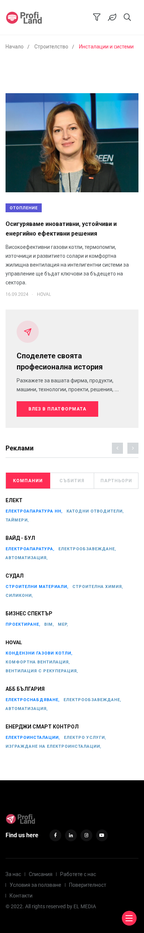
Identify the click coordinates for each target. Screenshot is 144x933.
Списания (40, 874)
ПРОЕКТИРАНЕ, (23, 624)
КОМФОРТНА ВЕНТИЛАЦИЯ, (38, 662)
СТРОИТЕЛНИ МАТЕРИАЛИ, (37, 586)
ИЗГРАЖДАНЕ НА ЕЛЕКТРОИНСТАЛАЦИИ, (54, 746)
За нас (13, 874)
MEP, (63, 624)
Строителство (51, 47)
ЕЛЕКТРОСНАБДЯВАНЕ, (33, 699)
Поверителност (87, 885)
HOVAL (14, 643)
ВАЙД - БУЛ (20, 538)
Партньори (116, 480)
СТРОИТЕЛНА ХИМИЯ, (97, 586)
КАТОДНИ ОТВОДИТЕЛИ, (95, 511)
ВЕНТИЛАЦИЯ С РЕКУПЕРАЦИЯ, (42, 671)
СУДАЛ (15, 576)
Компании (28, 480)
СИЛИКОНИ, (19, 595)
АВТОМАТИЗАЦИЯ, (27, 557)
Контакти (21, 896)
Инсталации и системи (106, 47)
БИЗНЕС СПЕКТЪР (29, 614)
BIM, (49, 624)
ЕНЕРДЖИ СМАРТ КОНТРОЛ (42, 727)
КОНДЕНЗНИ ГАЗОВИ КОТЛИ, (39, 653)
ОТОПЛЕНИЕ (24, 208)
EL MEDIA (84, 906)
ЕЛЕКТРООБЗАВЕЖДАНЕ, (87, 549)
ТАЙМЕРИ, (17, 520)
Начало (15, 47)
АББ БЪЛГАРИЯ (25, 689)
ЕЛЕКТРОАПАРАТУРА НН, (34, 511)
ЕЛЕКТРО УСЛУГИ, (85, 737)
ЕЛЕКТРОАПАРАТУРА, (30, 549)
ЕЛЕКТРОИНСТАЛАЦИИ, (33, 737)
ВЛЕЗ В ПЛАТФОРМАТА (57, 409)
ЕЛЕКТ (14, 501)
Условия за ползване (35, 885)
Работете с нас (78, 874)
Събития (72, 480)
